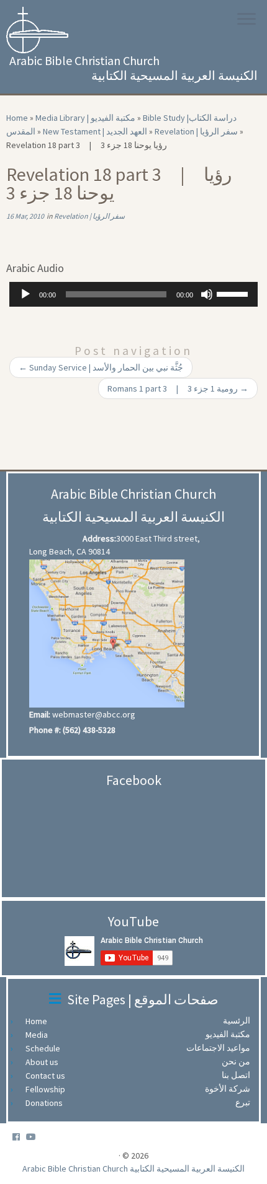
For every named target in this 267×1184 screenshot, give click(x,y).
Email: (39, 714)
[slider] (234, 293)
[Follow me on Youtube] (34, 1137)
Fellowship (48, 1089)
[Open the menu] (246, 20)
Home (17, 117)
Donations (47, 1102)
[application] (133, 294)
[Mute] (207, 294)
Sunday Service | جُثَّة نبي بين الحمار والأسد (101, 367)
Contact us (48, 1075)
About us (45, 1062)
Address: (99, 538)
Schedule (45, 1048)
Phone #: (45, 729)
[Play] (25, 294)
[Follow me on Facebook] (19, 1137)
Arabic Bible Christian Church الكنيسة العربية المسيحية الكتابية (133, 1168)
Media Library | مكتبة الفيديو (85, 117)
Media (39, 1034)
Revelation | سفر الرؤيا (196, 131)
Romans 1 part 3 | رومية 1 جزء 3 (177, 388)
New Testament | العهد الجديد (95, 131)
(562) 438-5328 (89, 729)
